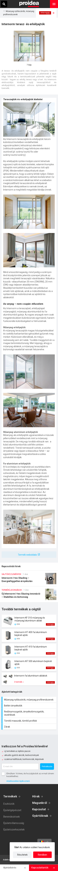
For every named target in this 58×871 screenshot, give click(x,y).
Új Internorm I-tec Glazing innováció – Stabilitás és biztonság (29, 595)
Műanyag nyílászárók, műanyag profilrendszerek (29, 700)
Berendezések (11, 816)
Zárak (29, 727)
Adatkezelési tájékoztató (18, 781)
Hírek (36, 796)
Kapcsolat (39, 809)
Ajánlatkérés (9, 867)
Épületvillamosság (13, 823)
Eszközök (9, 803)
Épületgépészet (12, 810)
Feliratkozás (47, 766)
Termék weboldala (27, 554)
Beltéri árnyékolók (29, 706)
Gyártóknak (40, 815)
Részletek (22, 854)
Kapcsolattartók (39, 867)
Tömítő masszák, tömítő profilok (29, 721)
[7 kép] (29, 46)
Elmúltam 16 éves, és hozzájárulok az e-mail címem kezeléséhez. (30, 774)
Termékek (10, 796)
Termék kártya (29, 621)
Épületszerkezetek (14, 829)
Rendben (42, 854)
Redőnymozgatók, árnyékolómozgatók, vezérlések (29, 713)
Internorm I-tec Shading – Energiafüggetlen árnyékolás (29, 579)
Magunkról (39, 802)
